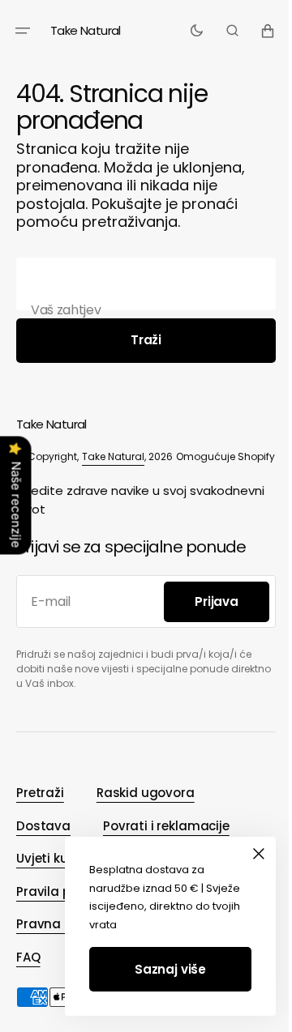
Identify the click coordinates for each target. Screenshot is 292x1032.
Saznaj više (158, 969)
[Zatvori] (246, 854)
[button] (23, 31)
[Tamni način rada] (184, 31)
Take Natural (113, 456)
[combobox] (140, 284)
